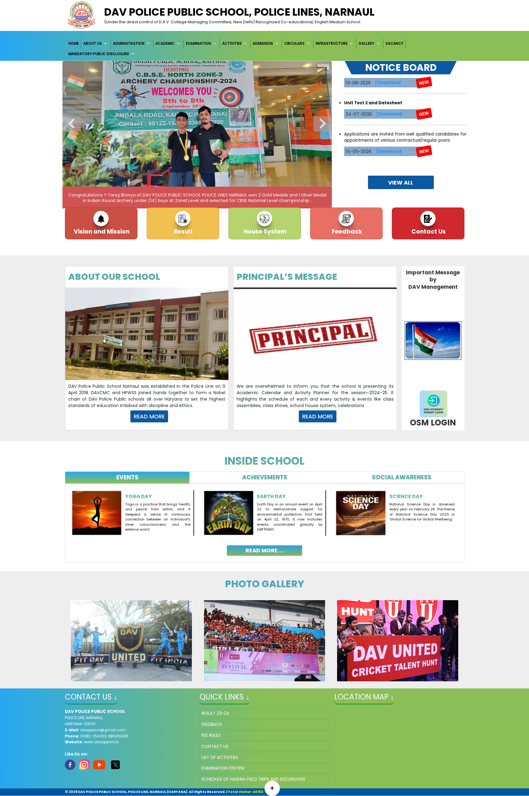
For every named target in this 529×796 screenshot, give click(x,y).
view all (400, 182)
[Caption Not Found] (131, 640)
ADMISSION (263, 43)
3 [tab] (188, 180)
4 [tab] (197, 180)
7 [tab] (225, 180)
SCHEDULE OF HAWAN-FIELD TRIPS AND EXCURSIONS (253, 779)
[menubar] (264, 49)
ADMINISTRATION (128, 43)
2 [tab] (179, 180)
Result (183, 231)
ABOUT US (92, 43)
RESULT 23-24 (215, 713)
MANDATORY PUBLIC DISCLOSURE (98, 53)
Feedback (346, 231)
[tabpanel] (264, 518)
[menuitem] (73, 44)
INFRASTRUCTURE (331, 43)
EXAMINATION (198, 43)
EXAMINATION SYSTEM (222, 768)
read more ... (264, 550)
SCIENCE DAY (406, 496)
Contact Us (428, 231)
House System (264, 231)
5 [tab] (206, 180)
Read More (149, 416)
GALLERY (366, 43)
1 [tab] (170, 180)
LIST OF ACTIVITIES (219, 757)
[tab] (127, 478)
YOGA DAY (138, 496)
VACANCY (394, 43)
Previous (71, 123)
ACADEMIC (165, 43)
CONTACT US (214, 746)
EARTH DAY (271, 496)
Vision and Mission (101, 231)
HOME (73, 43)
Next (322, 123)
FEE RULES (211, 735)
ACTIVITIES (232, 43)
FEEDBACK (211, 724)
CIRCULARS (294, 43)
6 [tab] (215, 180)
